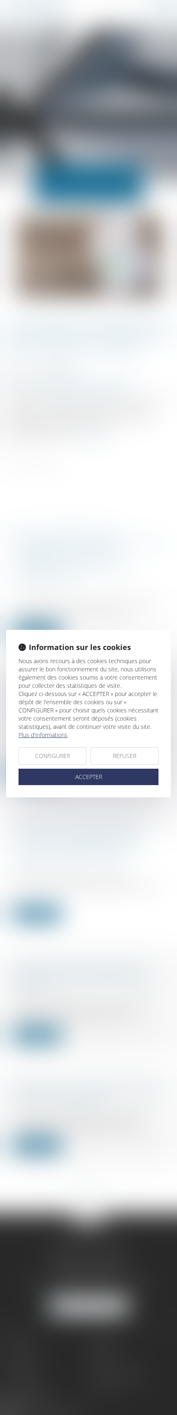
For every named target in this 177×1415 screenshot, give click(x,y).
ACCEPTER (88, 777)
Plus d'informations (43, 735)
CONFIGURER (52, 756)
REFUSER (124, 756)
